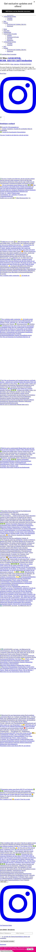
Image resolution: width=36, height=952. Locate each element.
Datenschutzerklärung (6, 951)
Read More (3, 73)
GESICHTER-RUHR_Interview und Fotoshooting (16, 59)
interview (16, 64)
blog (12, 64)
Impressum (3, 944)
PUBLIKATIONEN (25, 64)
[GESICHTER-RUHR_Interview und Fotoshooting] (8, 54)
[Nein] (13, 951)
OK (28, 949)
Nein (31, 949)
